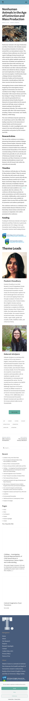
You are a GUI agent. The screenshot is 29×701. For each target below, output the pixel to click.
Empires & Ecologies (8, 500)
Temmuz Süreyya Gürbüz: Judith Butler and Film (14, 466)
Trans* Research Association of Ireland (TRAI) (14, 475)
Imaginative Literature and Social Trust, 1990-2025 (14, 491)
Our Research (6, 514)
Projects (12, 22)
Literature (13, 427)
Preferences (14, 696)
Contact (5, 520)
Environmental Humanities (9, 496)
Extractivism (6, 424)
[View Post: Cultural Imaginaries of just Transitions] (14, 588)
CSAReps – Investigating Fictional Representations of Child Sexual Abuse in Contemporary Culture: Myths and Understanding (15, 470)
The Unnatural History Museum (10, 478)
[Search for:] (14, 448)
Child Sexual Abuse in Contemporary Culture (13, 498)
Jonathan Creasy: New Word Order (11, 457)
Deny (14, 692)
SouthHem (5, 494)
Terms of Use (6, 656)
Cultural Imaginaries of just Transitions (12, 473)
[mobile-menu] (26, 2)
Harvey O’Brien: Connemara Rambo (11, 463)
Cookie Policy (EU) (7, 651)
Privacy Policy (17, 699)
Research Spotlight (7, 518)
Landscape (5, 427)
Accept (14, 688)
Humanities (15, 424)
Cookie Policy (11, 699)
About (4, 512)
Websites (17, 22)
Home (4, 509)
